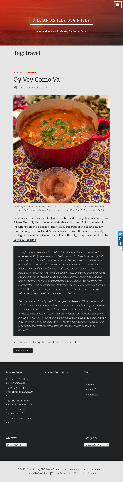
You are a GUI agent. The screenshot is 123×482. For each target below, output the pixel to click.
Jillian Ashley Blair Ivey (61, 20)
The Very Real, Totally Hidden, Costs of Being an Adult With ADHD (20, 391)
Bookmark (65, 473)
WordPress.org (91, 394)
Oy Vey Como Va (36, 79)
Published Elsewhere (25, 72)
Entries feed (89, 384)
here (77, 342)
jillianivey (22, 87)
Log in (86, 379)
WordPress (44, 473)
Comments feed (91, 389)
